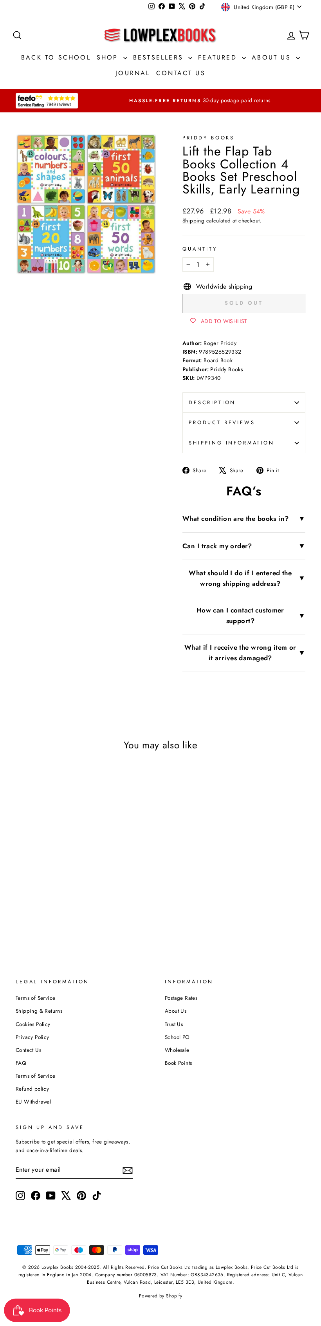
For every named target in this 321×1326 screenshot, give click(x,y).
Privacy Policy (32, 1037)
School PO (177, 1037)
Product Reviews (222, 422)
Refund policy (32, 1089)
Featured (219, 57)
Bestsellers (159, 57)
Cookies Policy (33, 1024)
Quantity (199, 249)
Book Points (178, 1063)
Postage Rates (181, 998)
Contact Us (181, 73)
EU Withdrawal (33, 1102)
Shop (109, 57)
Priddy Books (208, 137)
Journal (132, 73)
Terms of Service (35, 998)
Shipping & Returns (39, 1011)
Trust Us (174, 1024)
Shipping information (231, 442)
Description (212, 402)
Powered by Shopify (160, 1295)
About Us (273, 57)
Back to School (56, 57)
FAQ (21, 1063)
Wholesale (177, 1050)
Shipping (193, 220)
